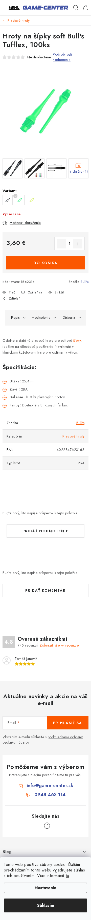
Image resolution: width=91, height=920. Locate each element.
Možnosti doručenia (25, 222)
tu (67, 876)
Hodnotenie (41, 317)
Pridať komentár (45, 590)
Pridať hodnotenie (45, 531)
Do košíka (46, 262)
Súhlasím (45, 905)
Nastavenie (45, 888)
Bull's (84, 281)
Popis (15, 317)
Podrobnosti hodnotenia (62, 57)
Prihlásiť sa (67, 722)
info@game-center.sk (50, 785)
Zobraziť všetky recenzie (59, 645)
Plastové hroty (73, 436)
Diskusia (69, 317)
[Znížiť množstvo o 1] (61, 243)
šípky (77, 340)
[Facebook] (47, 826)
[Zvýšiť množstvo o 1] (77, 243)
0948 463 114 (50, 794)
